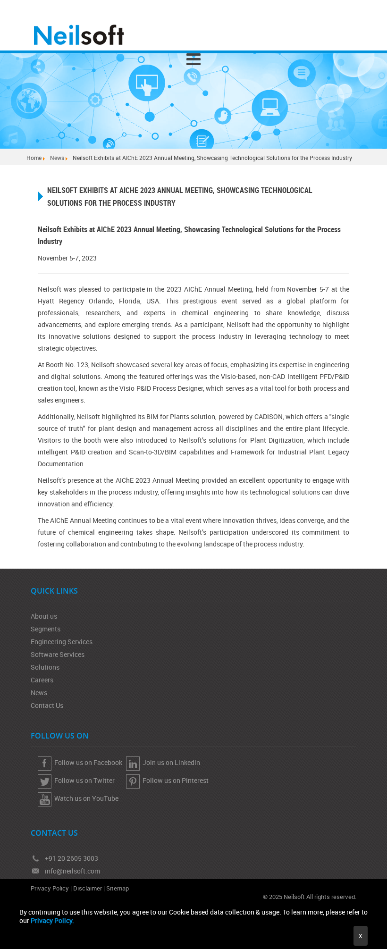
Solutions (45, 667)
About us (44, 616)
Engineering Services (62, 641)
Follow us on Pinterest (174, 780)
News (57, 157)
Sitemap (117, 888)
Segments (45, 628)
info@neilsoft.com (72, 870)
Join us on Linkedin (170, 762)
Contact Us (47, 705)
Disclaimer (87, 888)
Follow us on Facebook (86, 762)
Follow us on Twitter (83, 780)
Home (34, 157)
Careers (42, 679)
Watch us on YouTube (84, 798)
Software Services (57, 654)
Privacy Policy (50, 888)
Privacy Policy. (52, 920)
